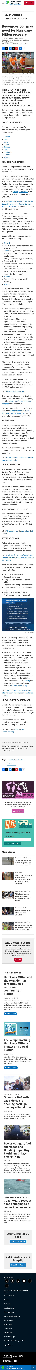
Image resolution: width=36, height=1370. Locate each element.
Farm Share (12, 207)
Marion (6, 142)
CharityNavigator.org (19, 686)
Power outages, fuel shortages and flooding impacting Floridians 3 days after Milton (17, 1150)
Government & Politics (22, 891)
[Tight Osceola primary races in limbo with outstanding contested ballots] (8, 895)
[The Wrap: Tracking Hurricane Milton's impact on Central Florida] (17, 1029)
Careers (6, 1300)
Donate (30, 3)
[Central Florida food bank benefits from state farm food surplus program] (8, 926)
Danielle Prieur (8, 1111)
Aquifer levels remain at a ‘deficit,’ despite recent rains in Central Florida (23, 863)
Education (18, 872)
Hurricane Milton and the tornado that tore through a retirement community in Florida (18, 985)
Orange (6, 144)
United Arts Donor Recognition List (14, 1341)
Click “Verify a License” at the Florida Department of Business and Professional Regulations (18, 557)
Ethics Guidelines (9, 1312)
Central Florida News (16, 760)
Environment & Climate (23, 858)
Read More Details (18, 1265)
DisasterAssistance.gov (15, 392)
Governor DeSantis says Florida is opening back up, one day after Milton (17, 1102)
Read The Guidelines (18, 1241)
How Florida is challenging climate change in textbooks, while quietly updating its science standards (24, 879)
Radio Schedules (9, 1296)
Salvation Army (11, 201)
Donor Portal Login (9, 1337)
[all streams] (33, 1367)
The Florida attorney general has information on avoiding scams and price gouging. (17, 692)
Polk (5, 150)
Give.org (27, 681)
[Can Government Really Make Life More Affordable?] (8, 911)
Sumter (7, 155)
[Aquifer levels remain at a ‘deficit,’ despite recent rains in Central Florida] (8, 861)
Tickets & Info (18, 811)
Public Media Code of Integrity (18, 1259)
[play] (3, 1368)
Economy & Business (22, 908)
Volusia (6, 157)
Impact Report (8, 1345)
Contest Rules (8, 1328)
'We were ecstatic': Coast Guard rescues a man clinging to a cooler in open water (18, 1202)
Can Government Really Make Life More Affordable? (23, 913)
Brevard (7, 137)
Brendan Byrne (8, 1054)
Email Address (9, 836)
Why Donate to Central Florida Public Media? (18, 944)
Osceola (7, 147)
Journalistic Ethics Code (18, 1235)
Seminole (7, 152)
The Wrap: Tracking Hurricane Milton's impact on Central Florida (17, 1045)
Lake (5, 139)
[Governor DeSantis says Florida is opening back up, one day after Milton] (17, 1083)
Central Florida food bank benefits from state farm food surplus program (23, 927)
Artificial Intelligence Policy (12, 1316)
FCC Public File (8, 1332)
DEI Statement (8, 1320)
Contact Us (7, 1304)
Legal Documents (9, 1308)
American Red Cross (25, 201)
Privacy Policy (8, 1324)
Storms (11, 764)
